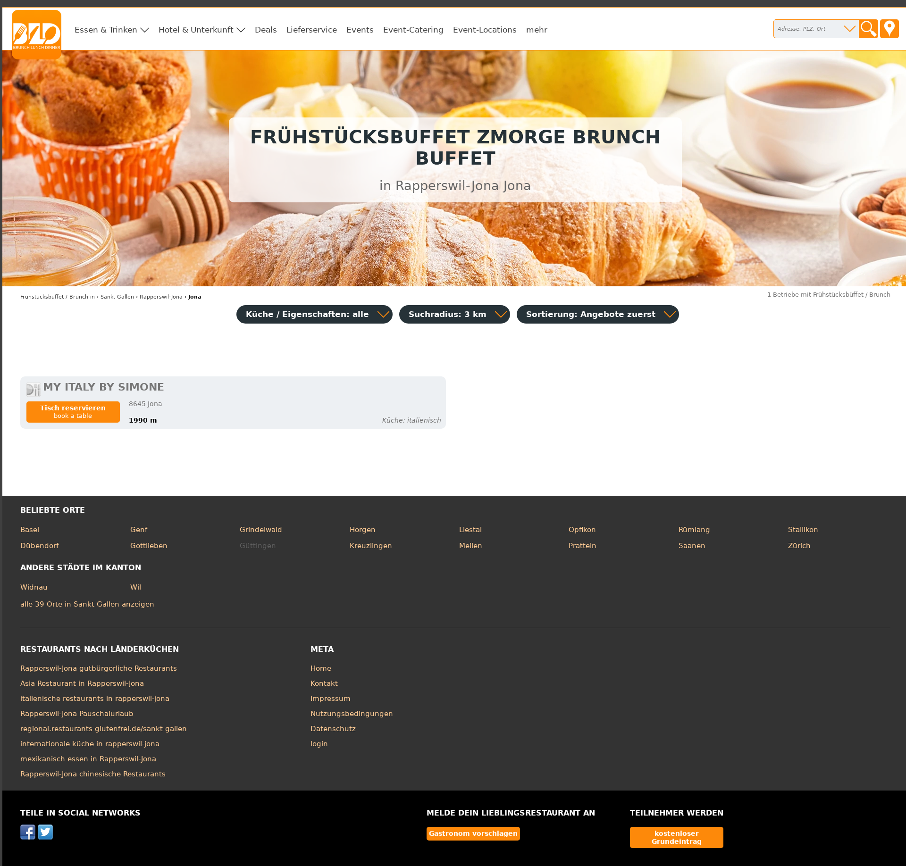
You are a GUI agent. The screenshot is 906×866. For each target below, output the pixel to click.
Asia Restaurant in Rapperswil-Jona (82, 683)
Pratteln (582, 545)
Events (360, 29)
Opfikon (582, 529)
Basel (29, 529)
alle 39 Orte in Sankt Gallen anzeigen (87, 604)
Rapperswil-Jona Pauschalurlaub (77, 713)
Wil (135, 587)
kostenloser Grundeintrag (677, 837)
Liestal (470, 529)
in (57, 297)
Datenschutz (333, 728)
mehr (536, 29)
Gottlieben (149, 545)
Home (320, 668)
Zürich (799, 545)
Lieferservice (311, 29)
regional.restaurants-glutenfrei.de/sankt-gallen (103, 728)
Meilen (470, 545)
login (319, 744)
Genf (138, 529)
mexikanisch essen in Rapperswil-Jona (88, 759)
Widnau (34, 587)
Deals (266, 29)
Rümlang (694, 529)
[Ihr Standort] (889, 28)
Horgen (363, 529)
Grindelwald (261, 529)
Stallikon (803, 529)
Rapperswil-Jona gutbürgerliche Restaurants (98, 668)
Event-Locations (485, 29)
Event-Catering (413, 29)
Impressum (330, 698)
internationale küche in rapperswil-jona (89, 744)
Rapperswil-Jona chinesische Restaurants (93, 774)
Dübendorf (39, 545)
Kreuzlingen (371, 545)
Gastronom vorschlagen (473, 833)
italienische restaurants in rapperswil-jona (94, 698)
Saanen (692, 545)
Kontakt (324, 683)
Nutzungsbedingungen (351, 713)
